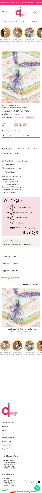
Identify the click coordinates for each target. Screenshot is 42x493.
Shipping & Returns (10, 270)
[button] (7, 12)
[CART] (39, 12)
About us (5, 426)
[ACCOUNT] (34, 12)
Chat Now (28, 244)
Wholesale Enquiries (8, 438)
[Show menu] (2, 12)
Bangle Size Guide (8, 449)
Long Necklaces (12, 105)
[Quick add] (4, 324)
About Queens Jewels (10, 277)
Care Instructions (9, 256)
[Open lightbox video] (5, 33)
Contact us (5, 434)
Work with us (6, 445)
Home (3, 105)
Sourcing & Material (10, 263)
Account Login (7, 441)
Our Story (5, 430)
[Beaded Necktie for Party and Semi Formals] (21, 307)
